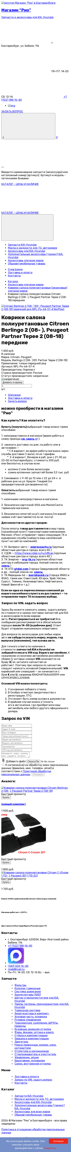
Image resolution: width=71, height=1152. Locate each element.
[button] (27, 227)
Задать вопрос (17, 401)
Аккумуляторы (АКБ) (28, 994)
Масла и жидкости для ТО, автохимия (32, 247)
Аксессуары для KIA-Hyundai (26, 251)
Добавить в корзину (12, 382)
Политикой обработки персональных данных (26, 773)
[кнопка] (2, 167)
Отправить (38, 774)
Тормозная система (27, 1010)
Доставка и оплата (20, 272)
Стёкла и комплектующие (31, 1035)
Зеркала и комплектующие (32, 1038)
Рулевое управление (28, 1019)
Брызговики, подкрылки (30, 1060)
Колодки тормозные (27, 988)
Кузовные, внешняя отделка (33, 1029)
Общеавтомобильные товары (26, 263)
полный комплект (13, 804)
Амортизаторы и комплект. (32, 1013)
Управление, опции (27, 1057)
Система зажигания (28, 991)
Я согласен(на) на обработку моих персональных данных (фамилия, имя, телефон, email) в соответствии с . (34, 769)
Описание (14, 395)
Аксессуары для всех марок (26, 260)
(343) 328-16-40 (18, 966)
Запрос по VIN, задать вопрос (33, 1079)
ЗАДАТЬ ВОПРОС (12, 111)
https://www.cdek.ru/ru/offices (34, 553)
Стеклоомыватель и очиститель (35, 1054)
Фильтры (20, 985)
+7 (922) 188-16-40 (20, 945)
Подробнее (50, 1148)
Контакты (14, 275)
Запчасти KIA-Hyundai (22, 244)
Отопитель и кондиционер (32, 1051)
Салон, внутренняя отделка (33, 1063)
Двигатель (21, 1041)
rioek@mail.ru (16, 969)
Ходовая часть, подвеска (31, 1016)
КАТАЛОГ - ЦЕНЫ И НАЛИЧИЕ (20, 212)
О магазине (15, 269)
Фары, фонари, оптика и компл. (34, 1032)
